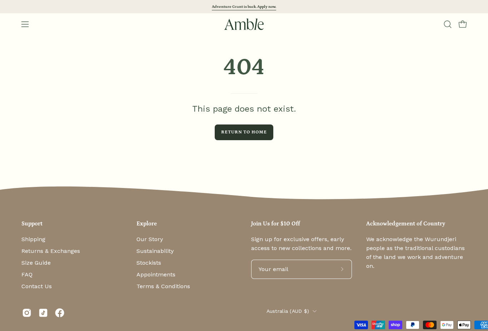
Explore (146, 223)
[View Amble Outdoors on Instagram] (26, 312)
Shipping (33, 239)
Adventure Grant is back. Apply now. (244, 6)
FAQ (27, 274)
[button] (447, 24)
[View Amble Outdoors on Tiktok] (43, 312)
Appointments (155, 274)
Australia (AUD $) (288, 311)
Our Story (149, 239)
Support (32, 223)
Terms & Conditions (163, 286)
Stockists (148, 262)
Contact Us (36, 286)
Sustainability (155, 251)
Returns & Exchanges (50, 251)
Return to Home (244, 131)
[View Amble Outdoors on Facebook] (59, 312)
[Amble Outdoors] (244, 24)
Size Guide (36, 262)
